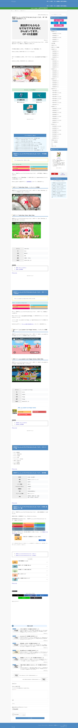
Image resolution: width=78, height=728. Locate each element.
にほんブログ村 (62, 174)
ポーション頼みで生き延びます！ (28, 324)
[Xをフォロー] (58, 167)
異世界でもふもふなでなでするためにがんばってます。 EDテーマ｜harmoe (28, 142)
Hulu (13, 523)
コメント (14, 689)
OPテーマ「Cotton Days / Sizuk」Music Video (24, 141)
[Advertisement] (30, 126)
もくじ (31, 135)
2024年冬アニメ (15, 591)
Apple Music (14, 166)
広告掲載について (56, 725)
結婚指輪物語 (29, 181)
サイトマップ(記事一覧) (63, 725)
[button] (36, 598)
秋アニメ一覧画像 (59, 25)
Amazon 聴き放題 (15, 168)
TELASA (25, 526)
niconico (13, 529)
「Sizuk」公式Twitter (19, 269)
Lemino (13, 526)
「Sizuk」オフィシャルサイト (20, 267)
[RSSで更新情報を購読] (60, 167)
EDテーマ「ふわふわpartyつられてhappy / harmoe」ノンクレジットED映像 (29, 144)
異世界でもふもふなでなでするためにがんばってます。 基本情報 (26, 148)
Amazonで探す (20, 411)
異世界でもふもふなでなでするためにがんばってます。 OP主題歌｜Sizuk (28, 138)
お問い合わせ (51, 725)
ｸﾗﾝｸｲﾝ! (24, 529)
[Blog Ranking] (54, 174)
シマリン (59, 158)
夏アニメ (63, 22)
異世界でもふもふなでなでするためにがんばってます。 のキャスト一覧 (27, 147)
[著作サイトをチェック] (57, 167)
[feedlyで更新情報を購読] (59, 167)
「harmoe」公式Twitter (19, 424)
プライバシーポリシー (45, 725)
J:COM (35, 528)
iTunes (32, 166)
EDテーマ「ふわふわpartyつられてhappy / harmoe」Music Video (27, 145)
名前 (13, 700)
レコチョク (14, 170)
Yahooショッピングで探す (22, 414)
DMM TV (36, 526)
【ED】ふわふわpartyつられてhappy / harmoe (27, 407)
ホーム (40, 725)
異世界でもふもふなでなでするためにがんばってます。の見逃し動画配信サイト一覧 (29, 150)
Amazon (25, 523)
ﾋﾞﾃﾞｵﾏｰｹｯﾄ (25, 528)
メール (13, 703)
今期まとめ (54, 22)
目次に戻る (15, 273)
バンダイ (13, 528)
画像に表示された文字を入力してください (19, 707)
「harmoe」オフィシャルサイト (21, 422)
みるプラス (36, 529)
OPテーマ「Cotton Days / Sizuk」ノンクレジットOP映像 (26, 139)
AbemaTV (36, 523)
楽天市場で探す (36, 411)
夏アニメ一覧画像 (59, 20)
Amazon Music (33, 168)
